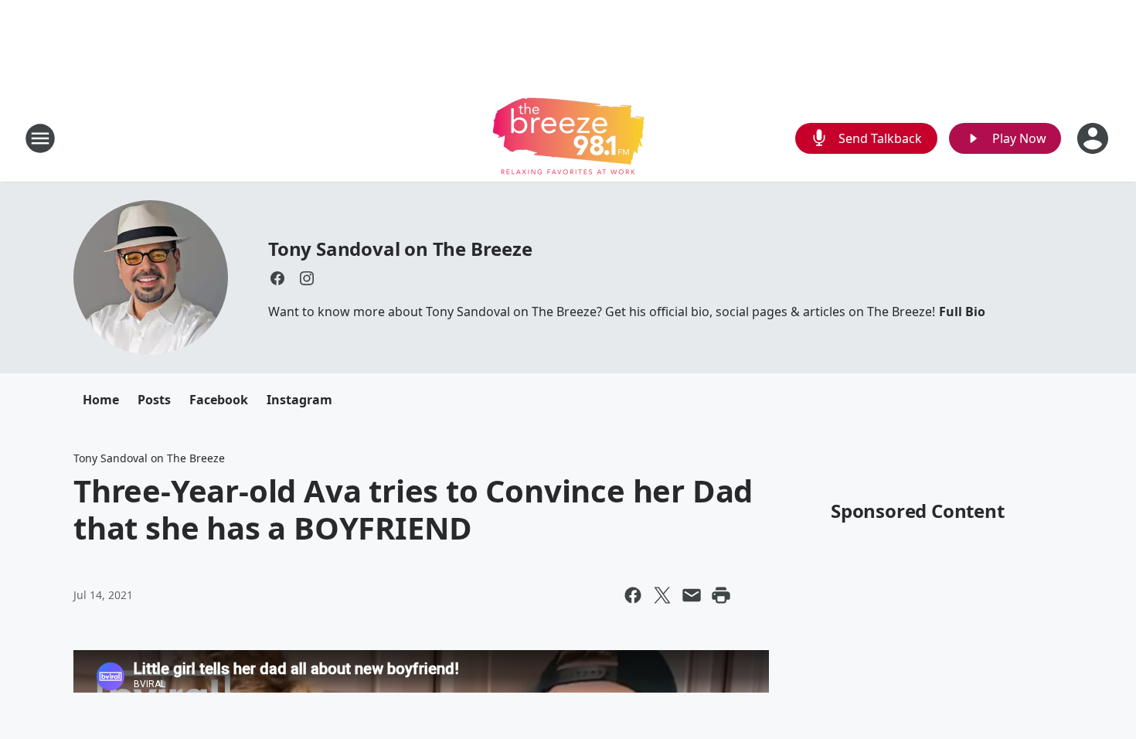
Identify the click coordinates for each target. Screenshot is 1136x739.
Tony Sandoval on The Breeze (400, 248)
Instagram (299, 399)
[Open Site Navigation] (40, 138)
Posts (154, 399)
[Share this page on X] (662, 595)
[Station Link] (568, 138)
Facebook (218, 399)
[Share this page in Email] (691, 595)
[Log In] (1094, 138)
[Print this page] (721, 595)
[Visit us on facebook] (277, 278)
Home (101, 399)
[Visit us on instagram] (307, 278)
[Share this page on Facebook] (633, 595)
